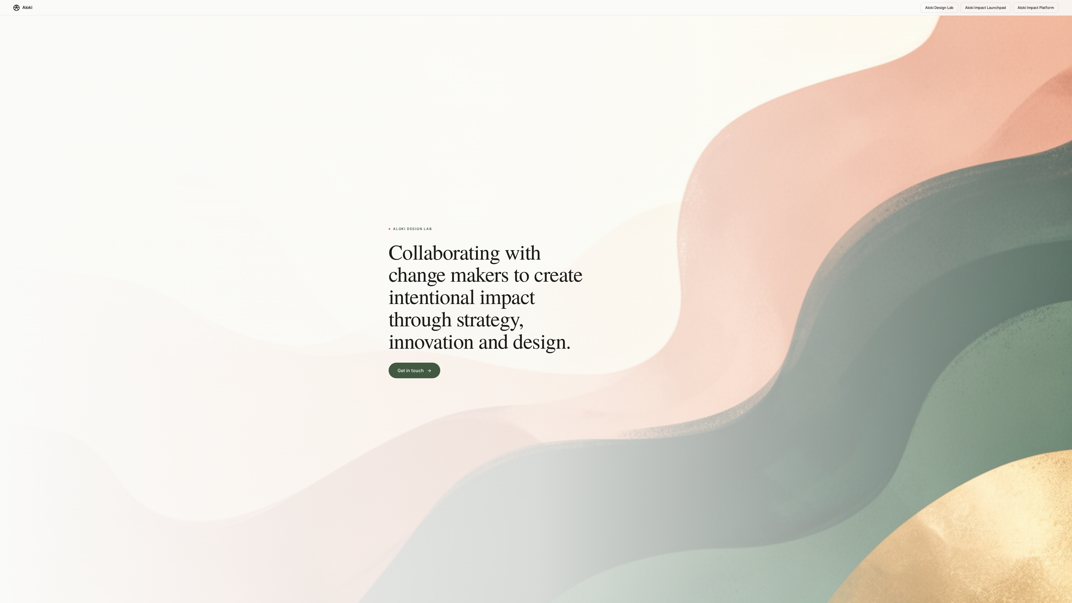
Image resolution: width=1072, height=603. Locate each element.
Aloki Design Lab (939, 7)
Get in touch (414, 370)
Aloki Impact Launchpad (985, 7)
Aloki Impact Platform (1036, 7)
